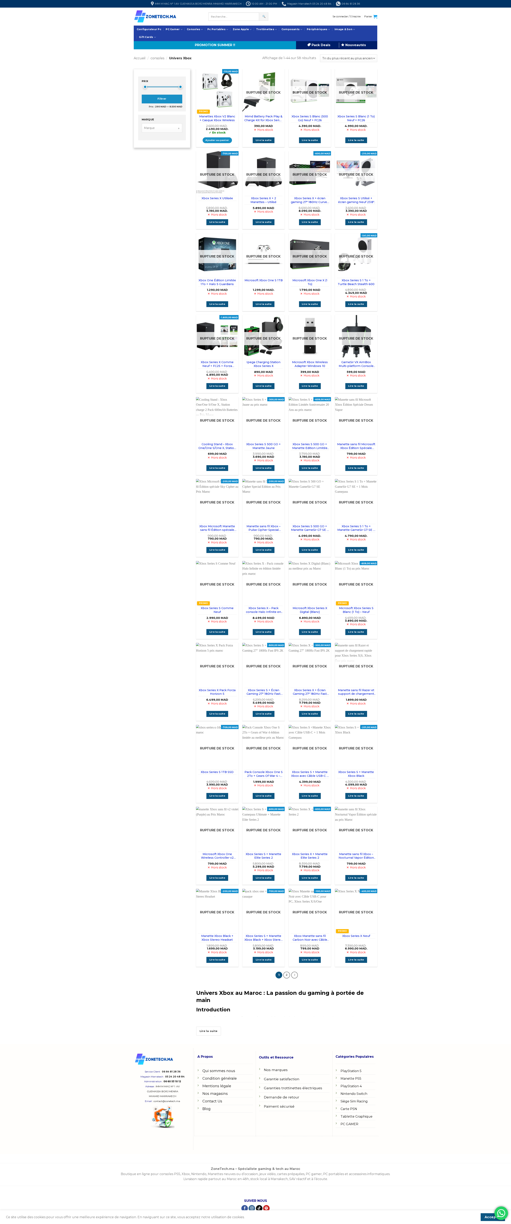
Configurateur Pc (149, 29)
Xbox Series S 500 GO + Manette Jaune (263, 446)
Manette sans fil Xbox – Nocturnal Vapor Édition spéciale (356, 856)
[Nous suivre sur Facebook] (244, 1208)
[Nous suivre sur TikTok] (259, 1208)
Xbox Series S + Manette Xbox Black (356, 774)
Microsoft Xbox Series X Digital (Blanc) (310, 610)
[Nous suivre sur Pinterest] (266, 1208)
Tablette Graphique (356, 1116)
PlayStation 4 (351, 1086)
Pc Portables (216, 29)
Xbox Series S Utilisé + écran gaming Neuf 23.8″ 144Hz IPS (356, 200)
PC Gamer (173, 29)
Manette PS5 (351, 1078)
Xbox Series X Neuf (356, 936)
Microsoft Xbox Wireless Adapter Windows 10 (310, 364)
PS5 (177, 1174)
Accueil (140, 58)
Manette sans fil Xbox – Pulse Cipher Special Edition (263, 528)
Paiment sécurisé (279, 1106)
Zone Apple (241, 29)
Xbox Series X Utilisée (217, 198)
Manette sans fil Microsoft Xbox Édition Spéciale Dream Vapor (356, 446)
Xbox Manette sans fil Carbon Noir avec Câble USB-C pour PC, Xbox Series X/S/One (310, 938)
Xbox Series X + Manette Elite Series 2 (310, 856)
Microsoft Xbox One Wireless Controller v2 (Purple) (217, 856)
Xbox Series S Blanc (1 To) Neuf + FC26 (356, 118)
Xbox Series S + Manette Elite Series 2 (263, 856)
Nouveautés (355, 45)
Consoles (193, 29)
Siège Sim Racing (354, 1101)
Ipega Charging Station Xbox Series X (263, 364)
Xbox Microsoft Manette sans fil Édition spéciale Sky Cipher (217, 528)
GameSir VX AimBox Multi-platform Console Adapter (356, 364)
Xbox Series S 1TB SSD (217, 772)
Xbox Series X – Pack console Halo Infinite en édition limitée (263, 610)
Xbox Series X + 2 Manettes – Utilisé (263, 200)
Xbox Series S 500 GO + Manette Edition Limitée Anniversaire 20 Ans (309, 446)
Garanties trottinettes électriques (293, 1088)
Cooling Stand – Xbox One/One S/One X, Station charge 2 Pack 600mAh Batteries (217, 446)
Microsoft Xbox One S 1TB (264, 280)
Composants (290, 29)
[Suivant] (294, 975)
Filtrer (161, 98)
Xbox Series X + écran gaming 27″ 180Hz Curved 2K (310, 200)
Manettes (215, 1174)
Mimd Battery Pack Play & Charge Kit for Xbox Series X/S (263, 118)
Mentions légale (216, 1086)
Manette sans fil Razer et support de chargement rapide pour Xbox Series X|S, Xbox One (356, 692)
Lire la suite (264, 140)
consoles (157, 58)
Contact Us (212, 1101)
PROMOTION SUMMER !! (215, 45)
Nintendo (198, 1174)
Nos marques (276, 1070)
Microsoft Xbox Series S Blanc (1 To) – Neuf (356, 610)
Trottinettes (265, 29)
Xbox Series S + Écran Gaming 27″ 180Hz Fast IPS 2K (263, 692)
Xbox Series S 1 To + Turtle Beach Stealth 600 (356, 282)
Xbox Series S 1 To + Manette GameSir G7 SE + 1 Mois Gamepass (356, 528)
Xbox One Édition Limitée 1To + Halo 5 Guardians (217, 282)
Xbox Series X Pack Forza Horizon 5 (217, 692)
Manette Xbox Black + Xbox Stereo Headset (217, 938)
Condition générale (219, 1078)
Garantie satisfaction (281, 1079)
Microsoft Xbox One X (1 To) (309, 282)
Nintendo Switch (354, 1094)
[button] (347, 16)
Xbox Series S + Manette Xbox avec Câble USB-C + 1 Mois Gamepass (309, 774)
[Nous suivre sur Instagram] (252, 1208)
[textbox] (159, 128)
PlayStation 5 (351, 1071)
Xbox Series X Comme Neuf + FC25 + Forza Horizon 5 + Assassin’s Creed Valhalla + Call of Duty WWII (217, 364)
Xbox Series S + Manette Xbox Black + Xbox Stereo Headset (263, 938)
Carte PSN (349, 1109)
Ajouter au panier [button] (217, 140)
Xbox (186, 1174)
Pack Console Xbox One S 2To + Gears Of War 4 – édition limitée (264, 774)
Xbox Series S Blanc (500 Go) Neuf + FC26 (310, 118)
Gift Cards (146, 37)
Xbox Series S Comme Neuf (217, 610)
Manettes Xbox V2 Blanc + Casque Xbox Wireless (217, 118)
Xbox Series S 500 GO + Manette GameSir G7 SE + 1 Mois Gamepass (310, 528)
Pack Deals (320, 45)
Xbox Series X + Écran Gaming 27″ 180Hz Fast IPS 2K (310, 692)
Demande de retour (281, 1097)
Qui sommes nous (218, 1071)
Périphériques (317, 29)
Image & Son (343, 29)
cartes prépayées (290, 1174)
